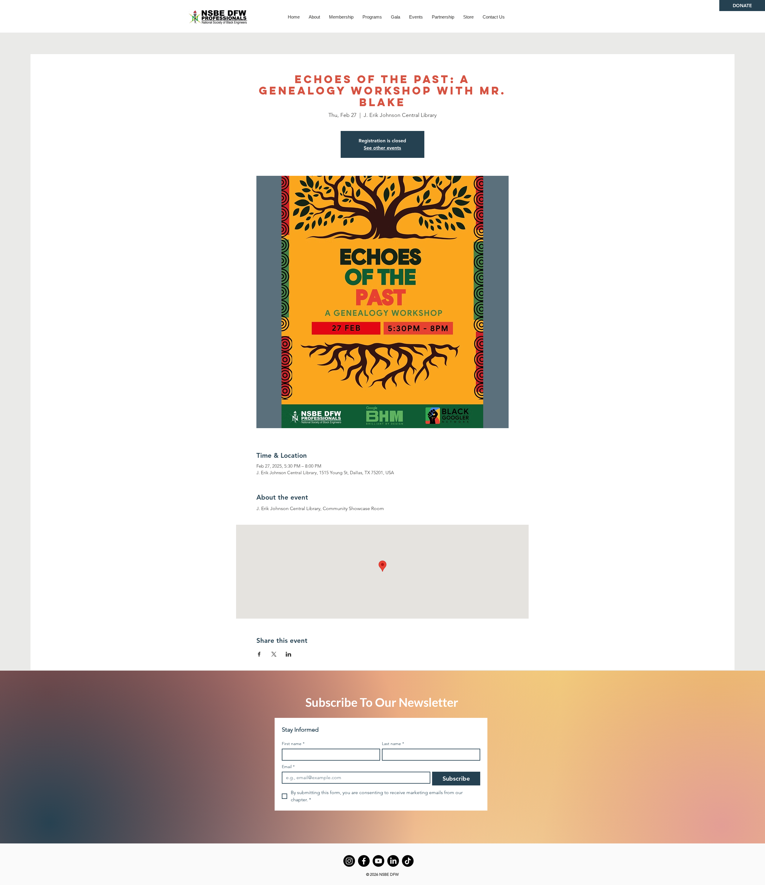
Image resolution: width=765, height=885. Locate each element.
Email (288, 766)
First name (293, 743)
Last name (393, 743)
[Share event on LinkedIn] (288, 654)
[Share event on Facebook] (259, 654)
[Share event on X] (274, 654)
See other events (382, 148)
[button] (314, 17)
